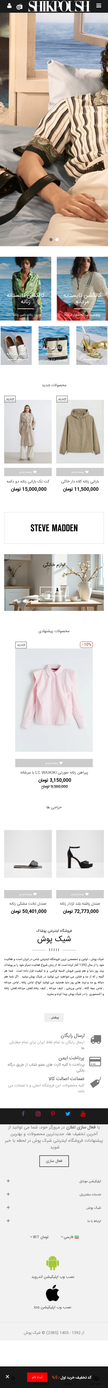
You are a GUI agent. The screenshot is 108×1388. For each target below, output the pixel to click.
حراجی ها (54, 807)
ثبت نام (37, 1377)
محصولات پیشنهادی (54, 631)
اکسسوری (95, 994)
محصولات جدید (54, 385)
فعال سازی (54, 1161)
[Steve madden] (54, 528)
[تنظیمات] (9, 6)
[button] (57, 239)
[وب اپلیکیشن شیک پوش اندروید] (53, 1263)
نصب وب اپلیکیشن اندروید (52, 1277)
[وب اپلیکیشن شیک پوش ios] (53, 1293)
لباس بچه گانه (93, 988)
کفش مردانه (25, 988)
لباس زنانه (27, 982)
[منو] (98, 6)
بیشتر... (54, 1017)
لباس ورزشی (74, 988)
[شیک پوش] (59, 6)
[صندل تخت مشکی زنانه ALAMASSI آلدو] (28, 854)
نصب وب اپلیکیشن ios (52, 1307)
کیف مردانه (56, 988)
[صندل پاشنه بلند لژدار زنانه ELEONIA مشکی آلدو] (80, 854)
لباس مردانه (11, 982)
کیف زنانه (40, 988)
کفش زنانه (10, 988)
